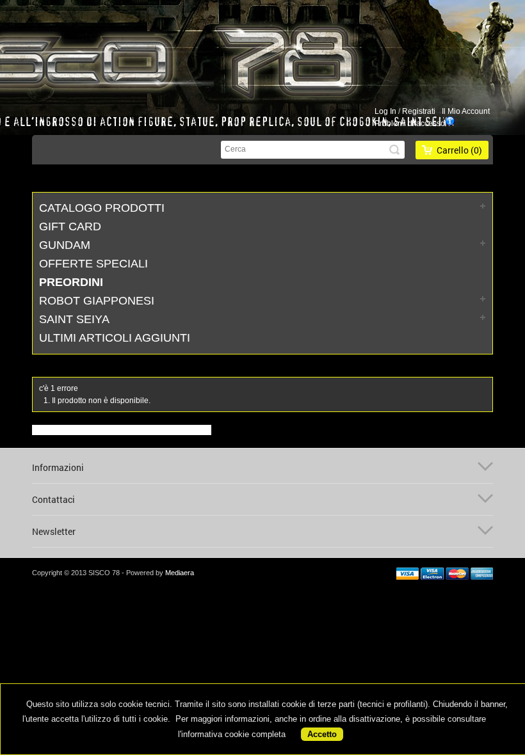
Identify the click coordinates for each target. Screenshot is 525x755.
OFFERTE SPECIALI (93, 263)
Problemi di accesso (410, 123)
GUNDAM (64, 245)
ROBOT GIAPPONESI (96, 300)
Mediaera (179, 572)
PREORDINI (71, 282)
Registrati (418, 111)
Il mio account (466, 111)
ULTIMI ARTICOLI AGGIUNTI (114, 337)
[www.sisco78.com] (244, 60)
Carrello (459, 150)
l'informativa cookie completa (232, 734)
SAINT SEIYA (74, 319)
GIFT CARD (70, 226)
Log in (385, 111)
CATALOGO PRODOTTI (102, 208)
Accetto (322, 734)
